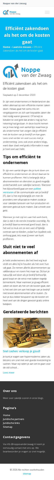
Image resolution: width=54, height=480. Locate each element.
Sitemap (7, 427)
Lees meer (8, 372)
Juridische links (11, 423)
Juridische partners (13, 419)
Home (6, 47)
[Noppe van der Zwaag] (11, 12)
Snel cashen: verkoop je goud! (21, 351)
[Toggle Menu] (47, 12)
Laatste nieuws (22, 47)
